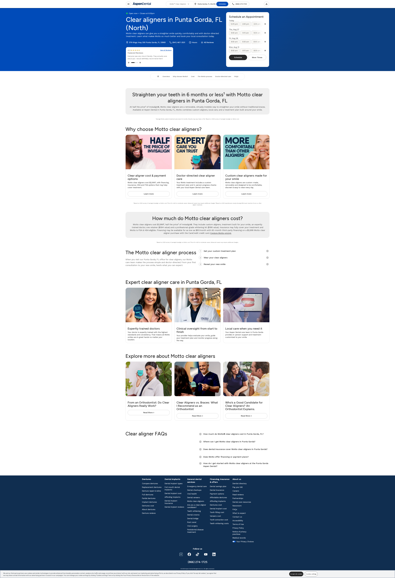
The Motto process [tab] (205, 76)
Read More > (148, 412)
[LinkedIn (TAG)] (214, 554)
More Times (257, 57)
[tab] (233, 251)
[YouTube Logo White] (205, 554)
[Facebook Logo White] (189, 554)
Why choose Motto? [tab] (180, 76)
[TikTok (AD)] (197, 554)
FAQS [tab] (236, 76)
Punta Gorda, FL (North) (205, 4)
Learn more (149, 194)
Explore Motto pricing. (220, 233)
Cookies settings (311, 574)
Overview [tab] (166, 76)
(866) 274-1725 (239, 4)
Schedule (222, 4)
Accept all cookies (296, 574)
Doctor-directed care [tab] (223, 76)
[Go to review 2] (135, 62)
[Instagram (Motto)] (181, 554)
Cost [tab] (193, 76)
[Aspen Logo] (142, 4)
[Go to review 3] (137, 62)
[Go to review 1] (133, 62)
